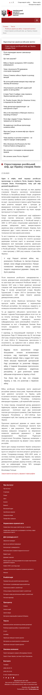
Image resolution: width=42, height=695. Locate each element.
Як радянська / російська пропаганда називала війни (17, 126)
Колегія (5, 502)
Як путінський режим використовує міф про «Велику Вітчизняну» (19, 82)
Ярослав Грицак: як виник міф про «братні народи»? (19, 132)
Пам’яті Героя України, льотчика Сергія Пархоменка (17, 656)
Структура (6, 492)
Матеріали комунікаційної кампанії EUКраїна (15, 616)
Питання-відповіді (8, 597)
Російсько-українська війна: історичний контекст (20, 29)
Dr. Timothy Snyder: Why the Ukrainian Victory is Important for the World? (19, 101)
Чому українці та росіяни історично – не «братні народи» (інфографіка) (18, 138)
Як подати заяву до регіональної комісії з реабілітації (18, 594)
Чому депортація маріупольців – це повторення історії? (16, 107)
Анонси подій (7, 609)
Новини (5, 606)
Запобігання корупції (9, 512)
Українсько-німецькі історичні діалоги (13, 638)
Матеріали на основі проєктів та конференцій (16, 641)
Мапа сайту (37, 2)
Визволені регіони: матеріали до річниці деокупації (17, 624)
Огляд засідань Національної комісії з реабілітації (17, 591)
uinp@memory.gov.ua (13, 674)
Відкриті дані (7, 554)
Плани (5, 495)
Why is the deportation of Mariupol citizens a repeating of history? (19, 114)
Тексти (13, 26)
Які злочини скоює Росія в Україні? (16, 156)
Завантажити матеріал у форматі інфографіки (18, 473)
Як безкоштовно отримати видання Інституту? (16, 550)
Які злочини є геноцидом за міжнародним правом (19, 151)
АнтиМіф (5, 634)
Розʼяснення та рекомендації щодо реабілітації (16, 584)
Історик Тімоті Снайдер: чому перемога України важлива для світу (18, 95)
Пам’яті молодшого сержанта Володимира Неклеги (17, 653)
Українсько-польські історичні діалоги (13, 644)
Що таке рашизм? (10, 58)
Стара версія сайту (24, 2)
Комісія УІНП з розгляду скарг (11, 566)
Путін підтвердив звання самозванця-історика (17, 53)
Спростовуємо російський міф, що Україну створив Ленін (20, 47)
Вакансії (5, 505)
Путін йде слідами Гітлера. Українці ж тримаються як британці (17, 120)
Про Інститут (7, 488)
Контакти (7, 661)
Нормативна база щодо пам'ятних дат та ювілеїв (17, 527)
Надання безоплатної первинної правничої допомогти (18, 569)
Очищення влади (8, 515)
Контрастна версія (35, 4)
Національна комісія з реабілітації (12, 587)
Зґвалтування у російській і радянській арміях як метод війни (18, 89)
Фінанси (5, 572)
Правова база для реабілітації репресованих (16, 581)
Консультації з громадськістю (11, 547)
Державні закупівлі (8, 557)
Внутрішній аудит (8, 508)
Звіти (4, 498)
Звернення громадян (9, 540)
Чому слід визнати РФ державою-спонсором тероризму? (16, 70)
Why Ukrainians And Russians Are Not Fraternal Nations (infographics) (17, 145)
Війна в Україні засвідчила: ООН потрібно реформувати (19, 64)
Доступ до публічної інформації (12, 544)
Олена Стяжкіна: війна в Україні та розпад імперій (19, 76)
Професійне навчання (9, 518)
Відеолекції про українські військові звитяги (19, 42)
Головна (5, 26)
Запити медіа (7, 613)
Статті (5, 631)
